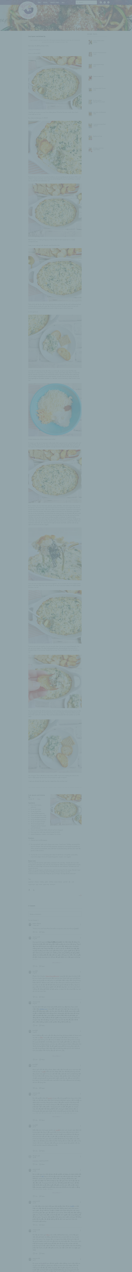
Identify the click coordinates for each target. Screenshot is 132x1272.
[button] (96, 620)
